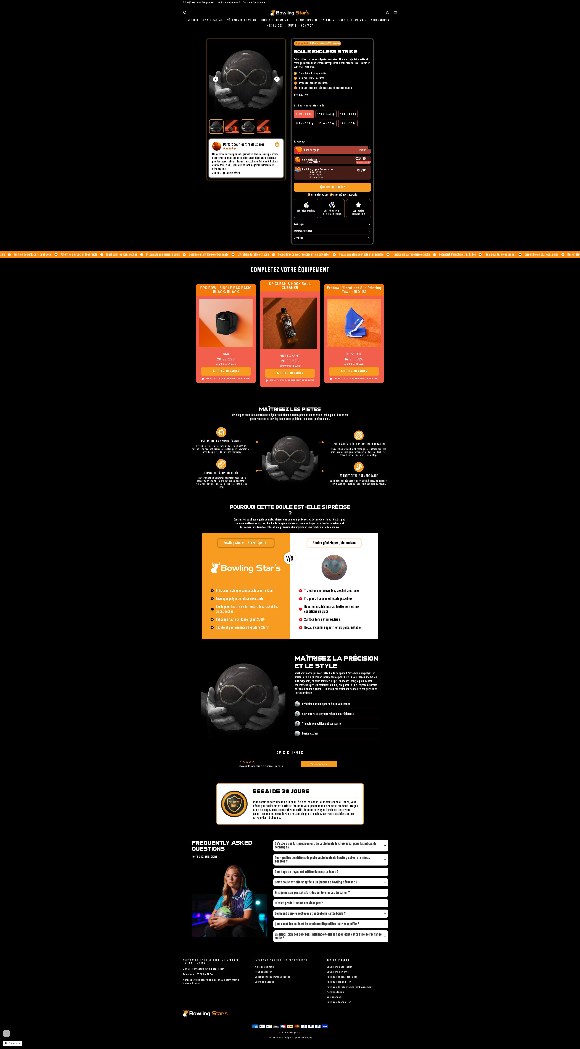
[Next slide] (277, 79)
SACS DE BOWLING (351, 20)
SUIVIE (291, 25)
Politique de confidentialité (342, 976)
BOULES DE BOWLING (275, 20)
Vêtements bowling (241, 20)
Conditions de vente (338, 971)
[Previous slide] (215, 79)
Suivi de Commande (254, 2)
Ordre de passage (264, 981)
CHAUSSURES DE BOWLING (314, 20)
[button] (332, 131)
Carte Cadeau (213, 20)
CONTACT (307, 25)
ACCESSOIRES (380, 20)
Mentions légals (335, 991)
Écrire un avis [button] (319, 764)
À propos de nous (264, 966)
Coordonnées (334, 996)
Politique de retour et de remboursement (350, 986)
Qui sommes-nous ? (229, 2)
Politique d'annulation (339, 1001)
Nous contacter (263, 971)
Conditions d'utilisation (340, 966)
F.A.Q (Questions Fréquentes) (199, 2)
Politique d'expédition (339, 981)
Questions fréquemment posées (272, 976)
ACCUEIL (193, 20)
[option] (304, 114)
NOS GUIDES (275, 25)
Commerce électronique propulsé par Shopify (290, 1037)
